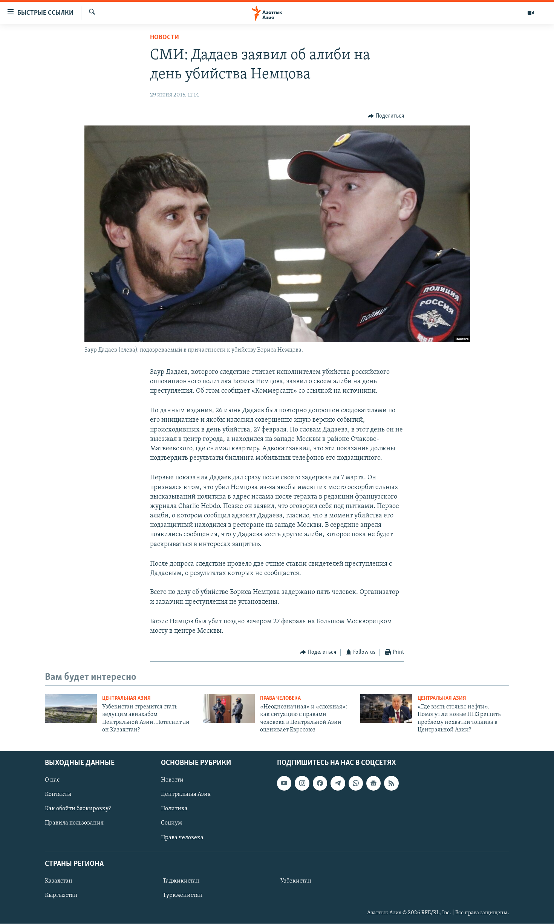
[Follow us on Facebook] (320, 783)
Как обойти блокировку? (78, 809)
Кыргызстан (61, 895)
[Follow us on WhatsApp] (356, 783)
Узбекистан (296, 881)
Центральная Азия (126, 698)
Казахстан (58, 881)
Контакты (58, 795)
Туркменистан (183, 895)
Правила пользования (74, 823)
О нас (52, 780)
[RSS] (391, 783)
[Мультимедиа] (530, 13)
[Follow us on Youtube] (284, 783)
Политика (174, 809)
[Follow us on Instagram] (302, 783)
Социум (171, 823)
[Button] (386, 116)
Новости (164, 37)
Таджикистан (181, 881)
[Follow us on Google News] (373, 783)
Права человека (280, 698)
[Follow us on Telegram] (338, 783)
